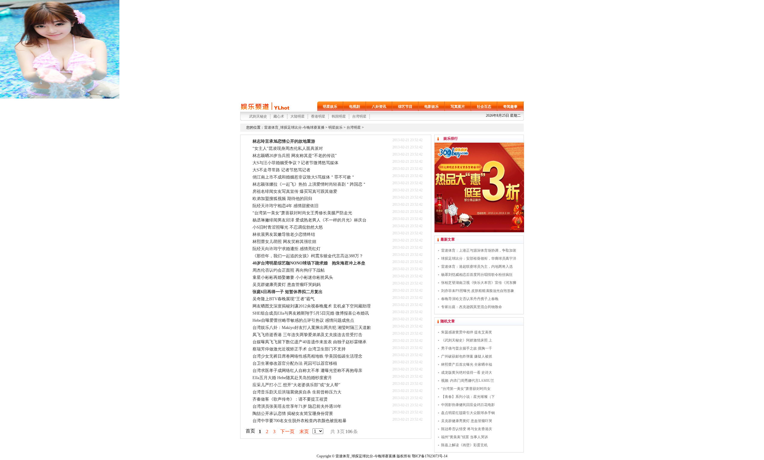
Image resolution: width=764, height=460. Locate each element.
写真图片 (458, 106)
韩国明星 (339, 116)
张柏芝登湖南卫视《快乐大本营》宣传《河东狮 (478, 283)
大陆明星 (297, 116)
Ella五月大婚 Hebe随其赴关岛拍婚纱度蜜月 (292, 378)
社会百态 (484, 106)
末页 (304, 431)
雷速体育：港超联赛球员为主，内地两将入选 (477, 266)
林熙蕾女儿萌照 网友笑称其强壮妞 (284, 241)
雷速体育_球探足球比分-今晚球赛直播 (294, 127)
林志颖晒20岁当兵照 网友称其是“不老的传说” (294, 155)
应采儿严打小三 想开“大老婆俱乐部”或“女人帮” (296, 385)
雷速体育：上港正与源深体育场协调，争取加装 (478, 250)
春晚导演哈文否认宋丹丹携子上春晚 (469, 299)
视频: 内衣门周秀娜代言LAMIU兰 (467, 381)
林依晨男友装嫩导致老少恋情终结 (283, 234)
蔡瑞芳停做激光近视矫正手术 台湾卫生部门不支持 (299, 349)
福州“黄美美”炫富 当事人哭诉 (464, 437)
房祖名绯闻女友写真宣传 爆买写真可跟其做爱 (294, 191)
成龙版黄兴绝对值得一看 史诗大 (466, 372)
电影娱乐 (431, 106)
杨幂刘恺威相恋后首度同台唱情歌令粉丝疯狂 (477, 275)
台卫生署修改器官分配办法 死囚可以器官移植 (294, 363)
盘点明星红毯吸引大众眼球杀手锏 (468, 413)
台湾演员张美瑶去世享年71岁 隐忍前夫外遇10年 (296, 406)
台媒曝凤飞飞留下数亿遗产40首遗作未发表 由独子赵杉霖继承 (309, 342)
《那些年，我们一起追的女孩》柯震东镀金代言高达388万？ (307, 256)
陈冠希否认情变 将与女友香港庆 (466, 429)
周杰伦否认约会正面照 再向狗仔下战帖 (288, 270)
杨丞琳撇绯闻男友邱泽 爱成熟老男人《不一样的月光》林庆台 (309, 220)
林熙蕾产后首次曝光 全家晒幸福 (466, 364)
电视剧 (354, 106)
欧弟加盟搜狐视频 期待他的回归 (282, 198)
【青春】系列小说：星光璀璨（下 (468, 397)
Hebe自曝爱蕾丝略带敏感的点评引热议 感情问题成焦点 (303, 320)
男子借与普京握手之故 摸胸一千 (466, 348)
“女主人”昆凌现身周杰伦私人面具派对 (287, 148)
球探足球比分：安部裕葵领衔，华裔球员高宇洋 (478, 258)
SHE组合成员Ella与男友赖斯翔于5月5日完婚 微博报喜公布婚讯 (310, 313)
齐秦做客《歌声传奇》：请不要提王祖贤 (290, 399)
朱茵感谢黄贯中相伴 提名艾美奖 (466, 332)
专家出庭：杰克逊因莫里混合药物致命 (471, 307)
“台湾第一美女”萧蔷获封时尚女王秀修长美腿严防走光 (302, 213)
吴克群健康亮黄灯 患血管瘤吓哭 (466, 421)
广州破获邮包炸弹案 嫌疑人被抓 (466, 356)
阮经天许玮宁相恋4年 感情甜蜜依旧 (285, 206)
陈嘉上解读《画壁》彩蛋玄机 (464, 445)
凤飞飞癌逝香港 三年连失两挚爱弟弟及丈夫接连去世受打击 (307, 335)
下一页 (287, 431)
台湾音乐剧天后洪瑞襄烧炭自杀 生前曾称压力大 (296, 392)
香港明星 (318, 116)
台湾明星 (359, 116)
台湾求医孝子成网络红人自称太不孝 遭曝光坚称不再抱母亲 (307, 370)
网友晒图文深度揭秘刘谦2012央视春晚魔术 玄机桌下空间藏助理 (311, 306)
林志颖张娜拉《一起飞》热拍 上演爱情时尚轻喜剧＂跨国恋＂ (309, 184)
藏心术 (278, 116)
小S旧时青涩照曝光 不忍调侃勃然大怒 (287, 227)
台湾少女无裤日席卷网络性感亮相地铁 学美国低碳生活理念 (307, 356)
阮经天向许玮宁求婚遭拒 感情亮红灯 (286, 249)
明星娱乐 (330, 106)
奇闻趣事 (510, 106)
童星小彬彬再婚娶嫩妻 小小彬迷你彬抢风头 (292, 277)
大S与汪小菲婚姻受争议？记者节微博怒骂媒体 (295, 163)
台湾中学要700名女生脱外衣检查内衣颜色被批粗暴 (299, 421)
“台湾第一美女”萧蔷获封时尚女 (466, 389)
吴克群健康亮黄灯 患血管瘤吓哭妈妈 (286, 284)
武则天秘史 (258, 116)
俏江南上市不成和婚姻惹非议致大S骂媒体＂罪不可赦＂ (303, 177)
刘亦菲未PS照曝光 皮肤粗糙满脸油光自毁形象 (477, 291)
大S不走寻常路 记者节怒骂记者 (281, 170)
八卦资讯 (379, 106)
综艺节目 (405, 106)
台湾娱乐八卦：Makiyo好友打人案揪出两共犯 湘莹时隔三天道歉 (311, 327)
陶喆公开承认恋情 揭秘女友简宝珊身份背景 (292, 413)
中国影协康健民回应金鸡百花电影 (468, 405)
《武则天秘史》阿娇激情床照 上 (466, 340)
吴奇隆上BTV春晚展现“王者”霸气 (283, 299)
